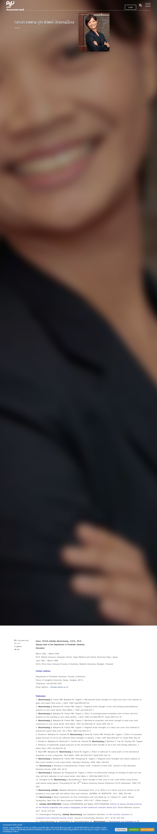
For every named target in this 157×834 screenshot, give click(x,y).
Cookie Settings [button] (121, 829)
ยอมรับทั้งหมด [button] (134, 829)
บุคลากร (18, 646)
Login (130, 7)
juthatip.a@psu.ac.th (59, 687)
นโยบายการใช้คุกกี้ (147, 829)
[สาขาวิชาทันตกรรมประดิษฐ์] (15, 5)
